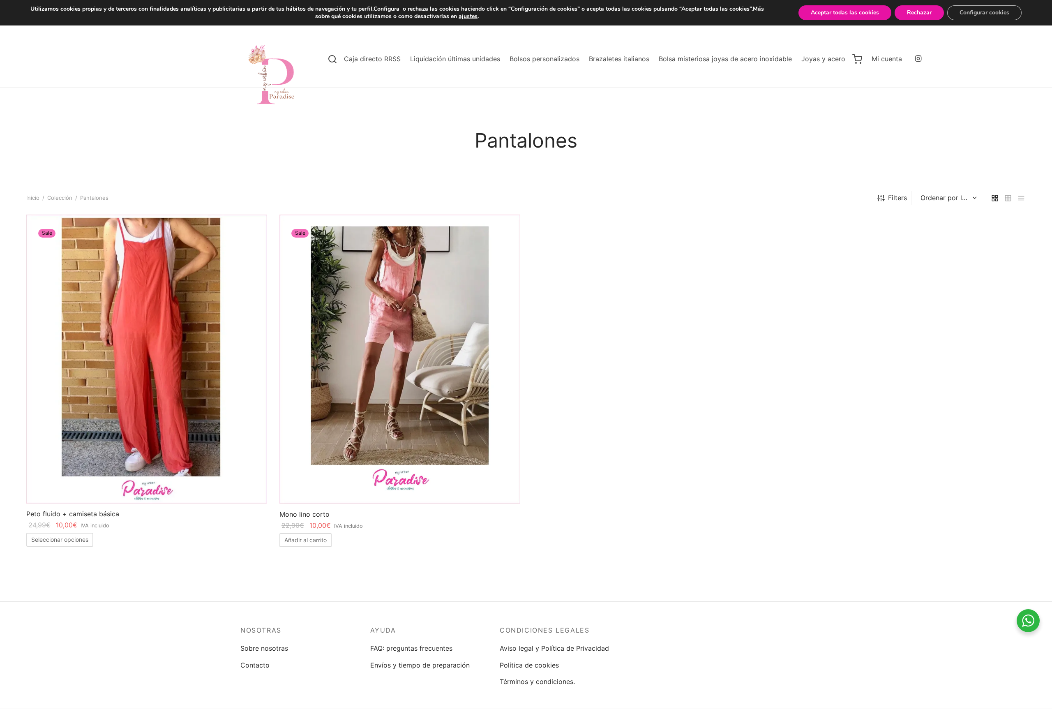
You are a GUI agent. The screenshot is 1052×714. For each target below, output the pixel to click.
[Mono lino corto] (399, 359)
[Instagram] (918, 59)
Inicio (32, 197)
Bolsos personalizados (544, 59)
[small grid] (1008, 198)
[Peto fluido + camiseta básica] (146, 359)
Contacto (255, 665)
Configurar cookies (984, 12)
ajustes (468, 16)
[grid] (994, 198)
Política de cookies (529, 665)
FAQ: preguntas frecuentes (411, 648)
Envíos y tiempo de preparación (420, 665)
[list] (1021, 198)
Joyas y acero (823, 59)
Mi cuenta (887, 59)
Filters (897, 198)
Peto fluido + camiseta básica (72, 514)
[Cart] (857, 59)
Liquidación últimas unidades (455, 59)
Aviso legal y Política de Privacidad (554, 648)
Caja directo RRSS (372, 59)
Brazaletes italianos (619, 59)
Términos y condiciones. (537, 681)
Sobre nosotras (264, 648)
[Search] (332, 59)
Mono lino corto (304, 514)
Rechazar (919, 12)
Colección (59, 197)
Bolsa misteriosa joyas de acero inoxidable (725, 59)
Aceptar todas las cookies (845, 12)
